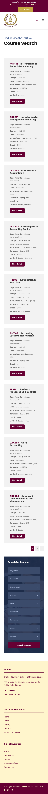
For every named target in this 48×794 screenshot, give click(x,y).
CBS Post (33, 4)
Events (7, 759)
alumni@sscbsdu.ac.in (13, 694)
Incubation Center (24, 7)
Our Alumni (9, 755)
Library (25, 4)
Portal (19, 4)
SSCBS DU (39, 787)
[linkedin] (8, 789)
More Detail (17, 101)
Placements (25, 9)
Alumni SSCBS (28, 787)
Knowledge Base (11, 763)
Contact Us (9, 767)
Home (12, 4)
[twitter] (12, 789)
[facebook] (4, 789)
